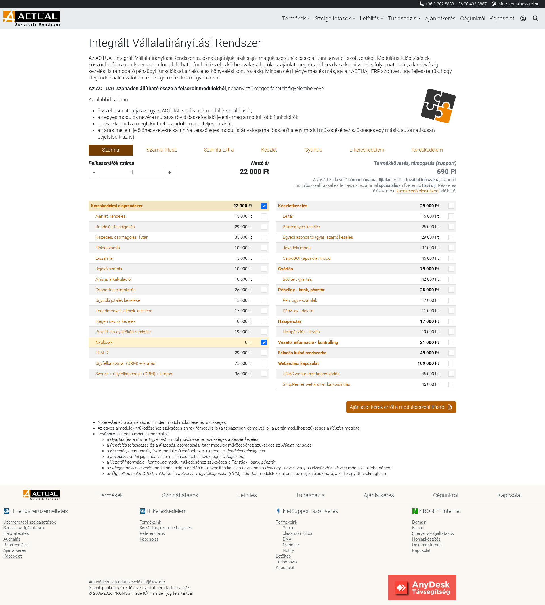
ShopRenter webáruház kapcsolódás (316, 384)
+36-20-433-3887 (471, 4)
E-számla (103, 258)
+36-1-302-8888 (439, 4)
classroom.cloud (298, 533)
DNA (287, 539)
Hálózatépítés (16, 533)
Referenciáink (16, 544)
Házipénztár (289, 321)
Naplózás (104, 342)
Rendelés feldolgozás (115, 226)
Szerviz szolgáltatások (23, 527)
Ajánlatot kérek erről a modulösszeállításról (398, 407)
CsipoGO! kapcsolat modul (307, 258)
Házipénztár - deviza (301, 331)
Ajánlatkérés (440, 18)
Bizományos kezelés (301, 226)
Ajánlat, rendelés (110, 216)
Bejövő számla (108, 268)
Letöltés (369, 18)
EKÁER (101, 352)
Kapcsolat (502, 18)
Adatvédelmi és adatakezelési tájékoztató (127, 582)
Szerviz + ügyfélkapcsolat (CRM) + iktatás (133, 373)
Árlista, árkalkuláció (113, 279)
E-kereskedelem (366, 150)
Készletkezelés (292, 205)
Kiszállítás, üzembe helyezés (166, 527)
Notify (288, 550)
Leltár (288, 216)
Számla (110, 150)
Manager (291, 544)
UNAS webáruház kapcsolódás (311, 373)
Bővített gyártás (297, 279)
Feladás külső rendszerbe (302, 352)
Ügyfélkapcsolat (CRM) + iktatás (125, 363)
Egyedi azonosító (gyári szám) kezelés (318, 237)
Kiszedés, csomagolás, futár (121, 237)
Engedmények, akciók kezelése (123, 310)
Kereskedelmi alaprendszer (116, 205)
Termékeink (150, 522)
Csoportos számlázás (115, 289)
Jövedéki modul (297, 247)
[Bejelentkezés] (523, 18)
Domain (419, 522)
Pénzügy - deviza (298, 310)
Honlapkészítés (426, 539)
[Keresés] (535, 18)
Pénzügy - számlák (300, 300)
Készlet (269, 150)
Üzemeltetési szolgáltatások (29, 522)
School (289, 527)
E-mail (418, 527)
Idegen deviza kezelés (115, 321)
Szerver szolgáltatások (433, 533)
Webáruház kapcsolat (298, 363)
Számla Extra (219, 150)
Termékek (294, 18)
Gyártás (313, 150)
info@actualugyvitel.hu (517, 4)
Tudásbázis (402, 18)
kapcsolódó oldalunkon (417, 191)
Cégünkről (472, 18)
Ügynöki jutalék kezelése (117, 300)
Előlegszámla (107, 247)
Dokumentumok (426, 544)
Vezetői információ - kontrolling (308, 342)
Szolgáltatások (333, 18)
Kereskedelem (427, 150)
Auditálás (11, 539)
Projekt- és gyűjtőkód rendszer (123, 331)
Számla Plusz (161, 150)
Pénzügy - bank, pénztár (301, 289)
